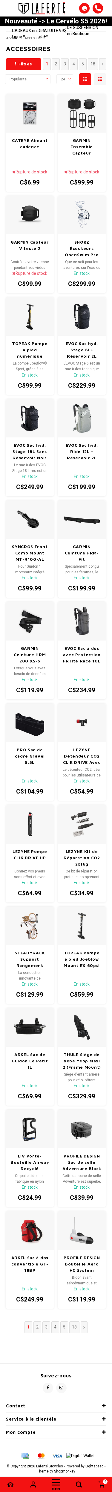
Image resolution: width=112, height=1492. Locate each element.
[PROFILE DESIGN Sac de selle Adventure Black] (82, 1129)
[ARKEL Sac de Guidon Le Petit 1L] (30, 1027)
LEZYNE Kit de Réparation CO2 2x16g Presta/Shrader (82, 858)
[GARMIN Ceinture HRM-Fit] (82, 519)
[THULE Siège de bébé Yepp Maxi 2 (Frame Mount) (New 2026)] (82, 1027)
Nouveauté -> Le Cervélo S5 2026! (56, 21)
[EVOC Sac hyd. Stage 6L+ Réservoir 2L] (82, 316)
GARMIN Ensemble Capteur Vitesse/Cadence (82, 147)
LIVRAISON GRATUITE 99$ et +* (53, 31)
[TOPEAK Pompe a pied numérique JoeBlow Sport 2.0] (30, 316)
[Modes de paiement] (25, 1455)
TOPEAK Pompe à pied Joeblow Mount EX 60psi (82, 959)
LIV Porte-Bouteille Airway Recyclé (29, 1162)
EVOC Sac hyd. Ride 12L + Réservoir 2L (82, 451)
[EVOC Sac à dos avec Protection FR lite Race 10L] (82, 621)
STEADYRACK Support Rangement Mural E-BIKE (30, 959)
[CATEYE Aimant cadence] (30, 113)
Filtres (25, 64)
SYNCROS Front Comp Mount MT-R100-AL (29, 553)
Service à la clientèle (31, 1418)
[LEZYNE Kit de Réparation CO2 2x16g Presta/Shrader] (82, 824)
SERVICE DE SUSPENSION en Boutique (82, 28)
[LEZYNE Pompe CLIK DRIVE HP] (30, 824)
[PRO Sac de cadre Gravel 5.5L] (30, 723)
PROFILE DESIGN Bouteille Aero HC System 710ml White (82, 1264)
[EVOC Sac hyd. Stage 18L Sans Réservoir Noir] (30, 418)
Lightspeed (94, 1466)
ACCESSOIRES (34, 38)
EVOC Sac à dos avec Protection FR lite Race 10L (82, 654)
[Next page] (102, 64)
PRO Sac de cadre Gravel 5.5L (30, 756)
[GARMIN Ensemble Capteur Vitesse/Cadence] (82, 113)
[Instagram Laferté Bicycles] (61, 1388)
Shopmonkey (64, 1471)
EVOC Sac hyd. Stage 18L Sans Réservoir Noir (30, 451)
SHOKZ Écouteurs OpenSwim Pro (82, 248)
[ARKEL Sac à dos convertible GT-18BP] (30, 1230)
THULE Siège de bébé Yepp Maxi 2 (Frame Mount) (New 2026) (82, 1061)
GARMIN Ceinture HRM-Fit (82, 553)
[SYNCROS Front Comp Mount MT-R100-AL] (30, 519)
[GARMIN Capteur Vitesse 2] (30, 215)
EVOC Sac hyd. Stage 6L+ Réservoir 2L (82, 350)
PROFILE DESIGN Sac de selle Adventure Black (82, 1162)
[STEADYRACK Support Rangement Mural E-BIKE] (30, 926)
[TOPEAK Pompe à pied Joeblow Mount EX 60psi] (82, 926)
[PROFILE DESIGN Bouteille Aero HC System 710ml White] (82, 1230)
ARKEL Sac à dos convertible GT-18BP (30, 1264)
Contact (15, 1405)
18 (92, 64)
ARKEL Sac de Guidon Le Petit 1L (30, 1061)
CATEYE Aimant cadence (29, 143)
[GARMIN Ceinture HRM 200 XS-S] (30, 621)
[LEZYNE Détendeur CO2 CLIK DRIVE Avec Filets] (82, 723)
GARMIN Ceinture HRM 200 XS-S (30, 654)
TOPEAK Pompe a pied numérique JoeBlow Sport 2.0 (29, 350)
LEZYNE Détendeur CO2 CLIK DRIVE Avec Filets (82, 756)
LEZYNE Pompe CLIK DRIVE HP (30, 854)
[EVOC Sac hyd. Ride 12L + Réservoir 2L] (82, 418)
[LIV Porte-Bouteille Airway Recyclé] (30, 1129)
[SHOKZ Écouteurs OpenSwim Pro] (82, 215)
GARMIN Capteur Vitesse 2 (30, 245)
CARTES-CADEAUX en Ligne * (24, 31)
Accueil (12, 38)
